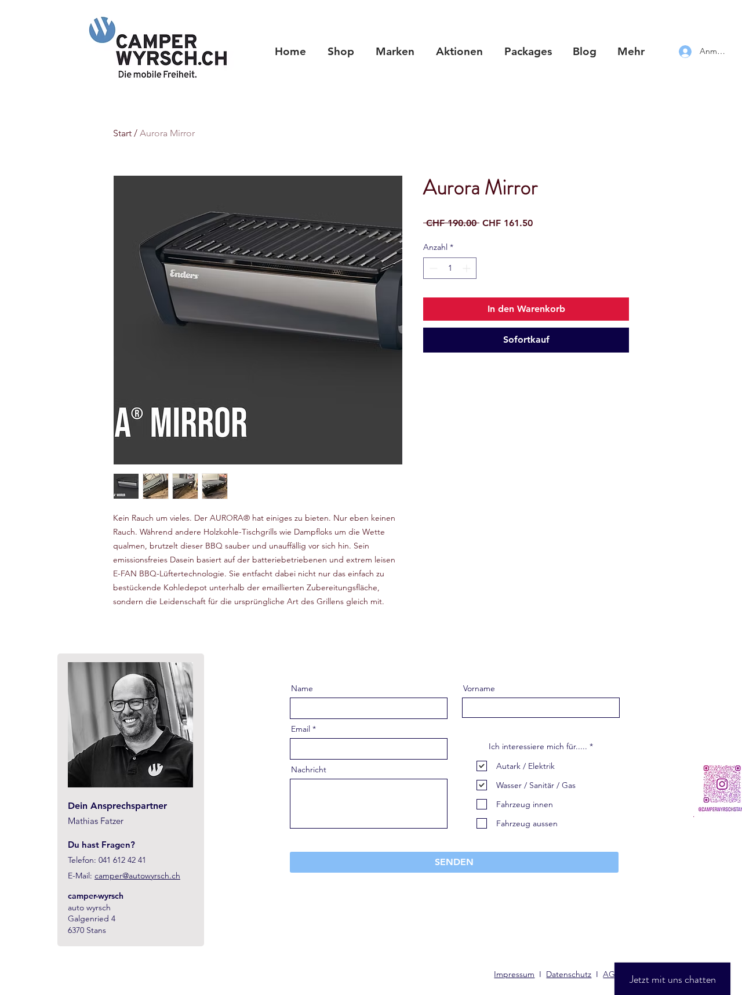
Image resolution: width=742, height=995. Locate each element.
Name (302, 688)
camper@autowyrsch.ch (137, 875)
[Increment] (467, 268)
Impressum (514, 974)
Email (300, 729)
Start (122, 133)
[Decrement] (432, 268)
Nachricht (308, 769)
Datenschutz (568, 974)
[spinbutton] (449, 268)
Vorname (479, 688)
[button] (395, 51)
